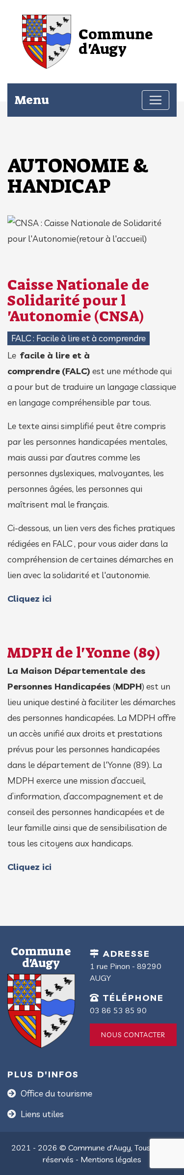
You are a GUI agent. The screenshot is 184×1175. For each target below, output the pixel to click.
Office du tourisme (55, 1093)
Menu (32, 100)
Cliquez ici (29, 598)
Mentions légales (110, 1159)
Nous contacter (133, 1034)
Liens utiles (41, 1114)
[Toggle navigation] (155, 100)
